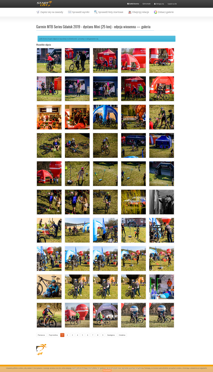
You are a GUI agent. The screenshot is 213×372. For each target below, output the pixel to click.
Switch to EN (172, 4)
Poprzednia (53, 335)
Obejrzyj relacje (140, 12)
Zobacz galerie (166, 12)
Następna (111, 335)
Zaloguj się (159, 4)
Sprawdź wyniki (80, 12)
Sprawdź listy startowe (110, 12)
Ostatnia (122, 335)
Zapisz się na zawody (51, 12)
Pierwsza (41, 335)
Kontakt (147, 4)
